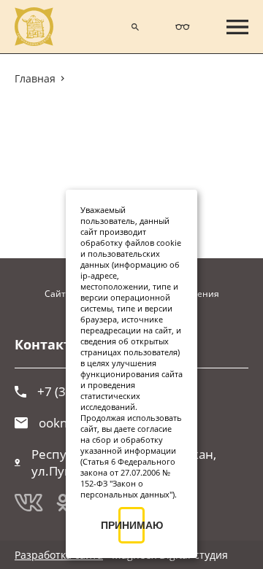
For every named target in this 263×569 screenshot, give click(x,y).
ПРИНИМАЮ (131, 525)
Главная (35, 78)
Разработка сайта (59, 555)
